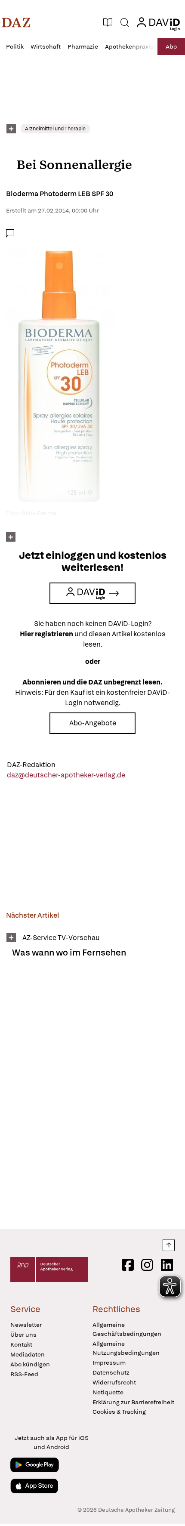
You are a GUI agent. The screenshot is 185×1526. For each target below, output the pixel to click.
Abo (171, 46)
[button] (16, 22)
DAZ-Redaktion (31, 764)
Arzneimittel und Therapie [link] (55, 128)
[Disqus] (92, 1096)
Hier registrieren (46, 633)
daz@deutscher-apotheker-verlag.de (66, 775)
